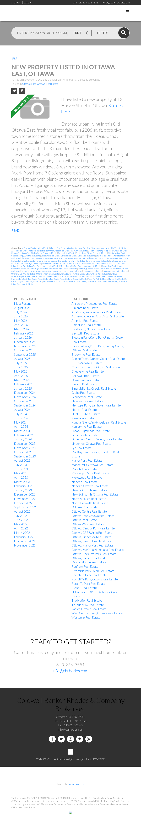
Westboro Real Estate (25, 284)
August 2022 (22, 511)
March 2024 (22, 431)
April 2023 (21, 477)
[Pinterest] (79, 739)
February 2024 (23, 435)
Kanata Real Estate (28, 261)
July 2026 (20, 312)
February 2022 (23, 537)
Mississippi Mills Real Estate (71, 266)
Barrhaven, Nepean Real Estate (58, 251)
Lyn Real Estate (72, 263)
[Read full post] (35, 109)
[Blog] (88, 739)
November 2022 (25, 499)
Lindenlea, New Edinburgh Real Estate (26, 263)
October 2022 (23, 503)
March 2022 (22, 532)
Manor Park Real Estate (87, 460)
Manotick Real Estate (51, 266)
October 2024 (23, 401)
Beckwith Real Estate (79, 251)
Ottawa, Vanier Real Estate (74, 276)
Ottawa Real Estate (75, 271)
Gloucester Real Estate (44, 258)
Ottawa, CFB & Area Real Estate (23, 274)
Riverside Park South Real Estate (24, 279)
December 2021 (24, 541)
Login (27, 2)
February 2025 (23, 384)
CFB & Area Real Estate (117, 253)
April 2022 (21, 528)
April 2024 (21, 426)
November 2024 (25, 397)
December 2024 (24, 392)
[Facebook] (52, 739)
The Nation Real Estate (52, 281)
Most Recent (22, 303)
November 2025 (25, 346)
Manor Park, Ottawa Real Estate (29, 266)
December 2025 (24, 342)
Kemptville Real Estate (76, 261)
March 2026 (22, 329)
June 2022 (21, 520)
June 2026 (21, 316)
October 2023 (23, 452)
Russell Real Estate (116, 279)
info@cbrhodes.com (70, 670)
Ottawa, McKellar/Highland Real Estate (98, 549)
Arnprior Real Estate (19, 251)
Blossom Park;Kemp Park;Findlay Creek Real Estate (108, 251)
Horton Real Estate (111, 258)
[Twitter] (61, 739)
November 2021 (25, 545)
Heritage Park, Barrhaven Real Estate (88, 258)
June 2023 (21, 469)
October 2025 (23, 350)
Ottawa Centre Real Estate (31, 271)
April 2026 (21, 325)
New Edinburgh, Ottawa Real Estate (63, 268)
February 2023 (23, 486)
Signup (15, 2)
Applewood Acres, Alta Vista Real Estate (111, 248)
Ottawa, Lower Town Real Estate (72, 274)
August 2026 (22, 308)
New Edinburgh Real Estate (37, 268)
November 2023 (25, 448)
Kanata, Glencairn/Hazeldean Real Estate (51, 261)
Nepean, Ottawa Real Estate (90, 486)
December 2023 (24, 443)
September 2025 (25, 354)
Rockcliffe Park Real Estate (48, 279)
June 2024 (21, 418)
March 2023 (22, 482)
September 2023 (25, 456)
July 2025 (20, 363)
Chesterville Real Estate (50, 256)
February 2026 (23, 333)
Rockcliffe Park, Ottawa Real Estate (73, 279)
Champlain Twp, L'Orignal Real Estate (25, 256)
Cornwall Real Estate (69, 256)
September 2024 (25, 405)
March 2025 (22, 380)
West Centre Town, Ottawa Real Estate (97, 613)
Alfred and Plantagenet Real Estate (35, 248)
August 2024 (22, 409)
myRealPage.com (76, 784)
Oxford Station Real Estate (95, 276)
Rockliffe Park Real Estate (98, 279)
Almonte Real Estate (58, 248)
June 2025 (21, 367)
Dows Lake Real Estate (86, 256)
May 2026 (20, 320)
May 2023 (20, 473)
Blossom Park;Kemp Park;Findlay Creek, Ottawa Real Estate (34, 253)
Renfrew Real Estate (114, 276)
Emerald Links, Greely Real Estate (94, 388)
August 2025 (22, 358)
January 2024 (23, 439)
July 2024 (20, 414)
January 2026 (23, 337)
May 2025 (20, 371)
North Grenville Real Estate (110, 268)
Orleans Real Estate (85, 507)
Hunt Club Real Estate (86, 414)
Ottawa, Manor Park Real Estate (98, 274)
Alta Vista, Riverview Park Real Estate (81, 248)
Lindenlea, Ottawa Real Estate (53, 263)
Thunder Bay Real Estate (71, 281)
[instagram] (70, 739)
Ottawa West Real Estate (92, 271)
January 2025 (23, 388)
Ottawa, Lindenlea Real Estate (47, 274)
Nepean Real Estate (109, 266)
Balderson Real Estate (37, 251)
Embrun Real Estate (104, 256)
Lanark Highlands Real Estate (97, 261)
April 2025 (21, 376)
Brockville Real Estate (66, 253)
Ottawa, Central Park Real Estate (115, 271)
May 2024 (20, 422)
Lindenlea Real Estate (118, 261)
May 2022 (20, 524)
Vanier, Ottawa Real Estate (92, 281)
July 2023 (20, 465)
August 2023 (22, 460)
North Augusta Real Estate (88, 268)
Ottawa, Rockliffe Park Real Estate (49, 276)
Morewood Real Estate (92, 266)
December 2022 (24, 494)
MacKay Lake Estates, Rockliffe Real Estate (95, 263)
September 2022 (25, 507)
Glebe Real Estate (28, 258)
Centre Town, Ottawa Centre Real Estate (91, 253)
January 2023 (23, 490)
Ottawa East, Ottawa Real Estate (40, 83)
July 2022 (20, 516)
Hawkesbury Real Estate (63, 258)
